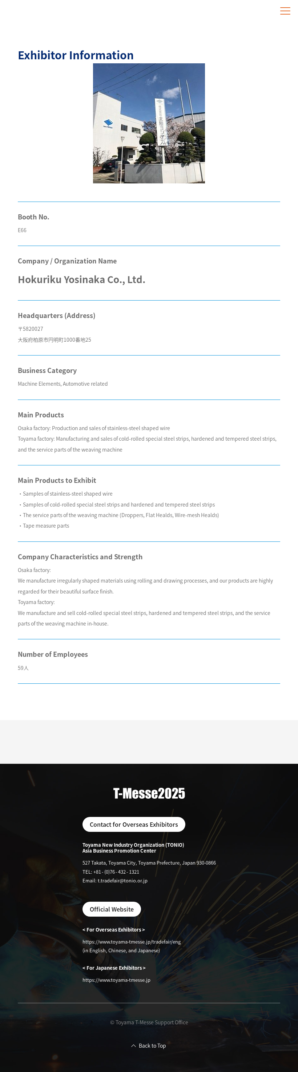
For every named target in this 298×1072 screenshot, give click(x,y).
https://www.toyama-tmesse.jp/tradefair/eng (131, 941)
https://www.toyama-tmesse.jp (116, 979)
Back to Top (152, 1045)
